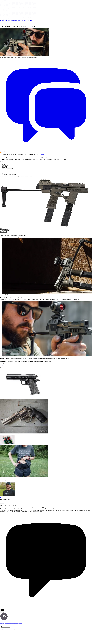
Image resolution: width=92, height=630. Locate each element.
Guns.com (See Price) (3, 232)
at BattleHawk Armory (4, 230)
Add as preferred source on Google (6, 152)
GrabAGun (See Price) (3, 231)
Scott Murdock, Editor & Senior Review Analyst (8, 58)
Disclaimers (10, 623)
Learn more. (42, 154)
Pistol (3, 365)
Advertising (17, 623)
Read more (2, 503)
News (3, 364)
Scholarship (20, 623)
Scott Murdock (3, 497)
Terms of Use (7, 623)
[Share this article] (4, 151)
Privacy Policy (2, 623)
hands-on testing (9, 510)
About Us (13, 623)
